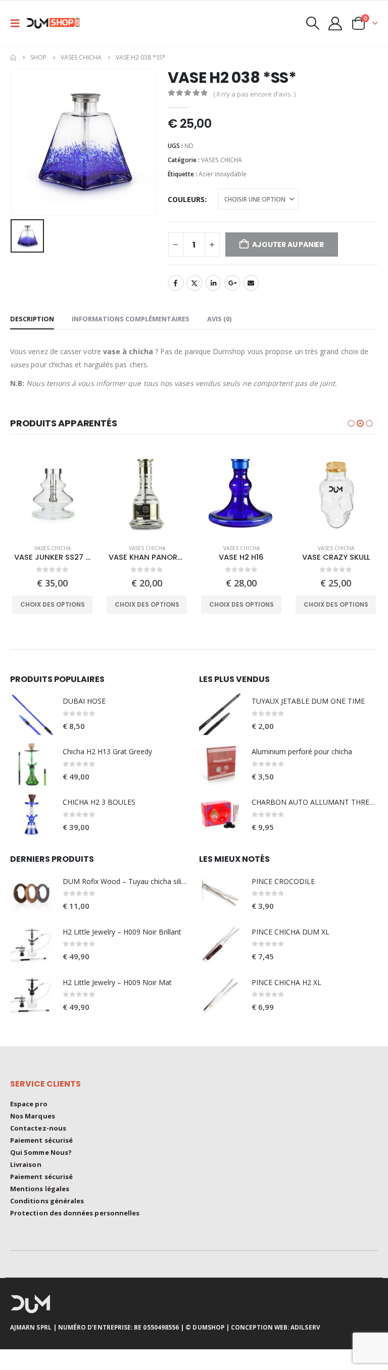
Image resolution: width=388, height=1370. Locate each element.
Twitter (194, 283)
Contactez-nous (38, 1128)
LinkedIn (213, 283)
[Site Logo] (56, 23)
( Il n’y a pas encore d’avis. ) (254, 94)
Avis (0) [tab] (219, 318)
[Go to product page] (52, 494)
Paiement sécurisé (41, 1140)
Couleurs (186, 199)
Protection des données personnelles (74, 1212)
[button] (18, 23)
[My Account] (335, 23)
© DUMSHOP (204, 1327)
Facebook (176, 283)
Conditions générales (47, 1200)
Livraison (25, 1164)
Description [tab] (32, 318)
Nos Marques (32, 1115)
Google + (232, 283)
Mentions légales (39, 1188)
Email (251, 283)
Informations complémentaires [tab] (130, 318)
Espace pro (28, 1103)
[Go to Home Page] (13, 58)
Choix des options (52, 604)
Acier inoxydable (223, 174)
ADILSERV (305, 1327)
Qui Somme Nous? (41, 1152)
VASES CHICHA (221, 160)
